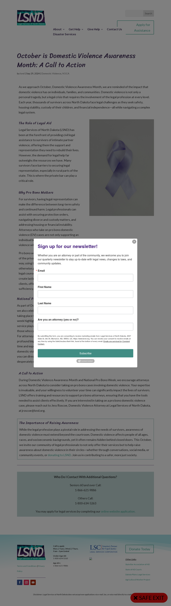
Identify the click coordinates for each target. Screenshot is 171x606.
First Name (44, 286)
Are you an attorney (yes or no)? (58, 319)
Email (41, 270)
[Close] (134, 242)
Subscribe (85, 353)
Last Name (44, 303)
